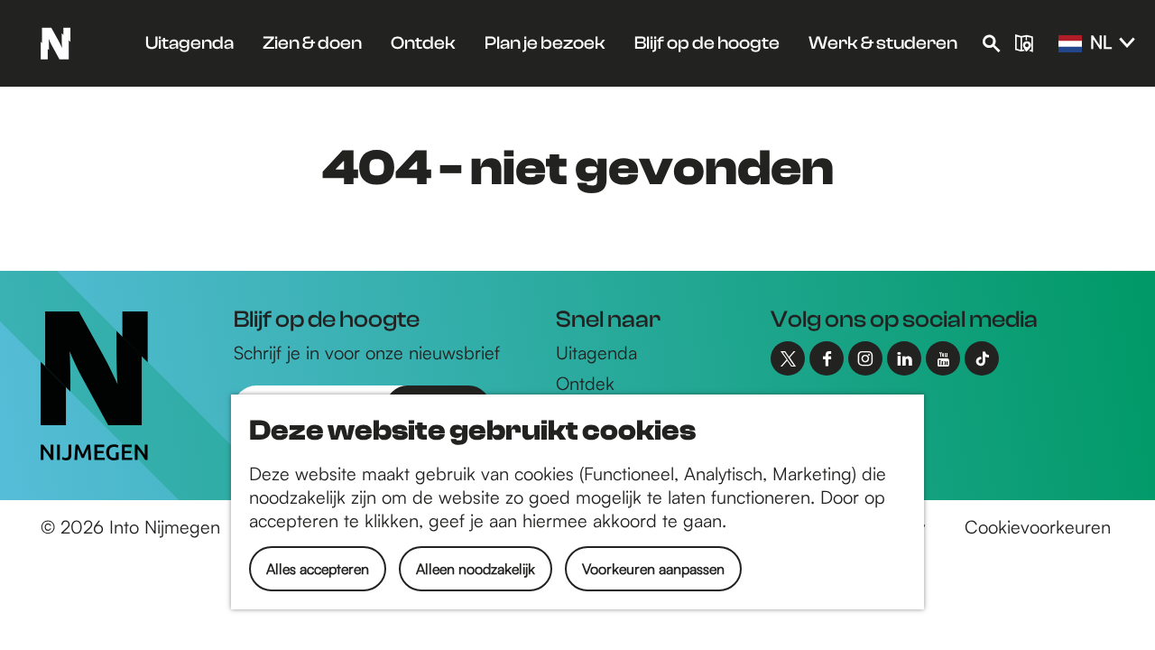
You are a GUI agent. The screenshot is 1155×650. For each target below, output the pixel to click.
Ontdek (585, 383)
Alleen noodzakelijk (475, 569)
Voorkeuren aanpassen (653, 569)
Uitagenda (596, 352)
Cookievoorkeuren (1038, 526)
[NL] (1070, 44)
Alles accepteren (317, 569)
